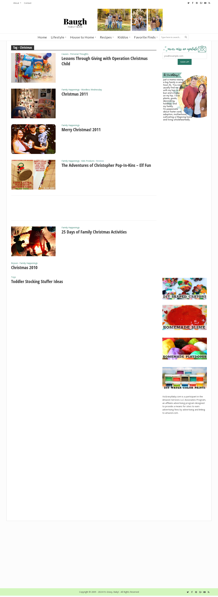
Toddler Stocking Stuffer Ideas (37, 281)
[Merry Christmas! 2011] (33, 138)
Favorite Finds (145, 37)
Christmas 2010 (24, 267)
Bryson (14, 263)
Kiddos (123, 37)
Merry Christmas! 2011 (81, 129)
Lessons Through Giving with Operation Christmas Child (105, 61)
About (16, 3)
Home (42, 37)
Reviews (100, 161)
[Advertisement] (184, 252)
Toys (13, 277)
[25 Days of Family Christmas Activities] (33, 241)
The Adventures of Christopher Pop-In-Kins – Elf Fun (106, 165)
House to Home (82, 37)
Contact (27, 3)
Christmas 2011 (75, 94)
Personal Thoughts (79, 54)
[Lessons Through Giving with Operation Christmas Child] (33, 67)
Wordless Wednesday (91, 90)
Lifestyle (57, 37)
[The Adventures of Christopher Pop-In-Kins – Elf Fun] (33, 174)
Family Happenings (71, 90)
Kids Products (87, 161)
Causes (65, 54)
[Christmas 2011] (33, 103)
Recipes (106, 37)
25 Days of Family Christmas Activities (94, 232)
